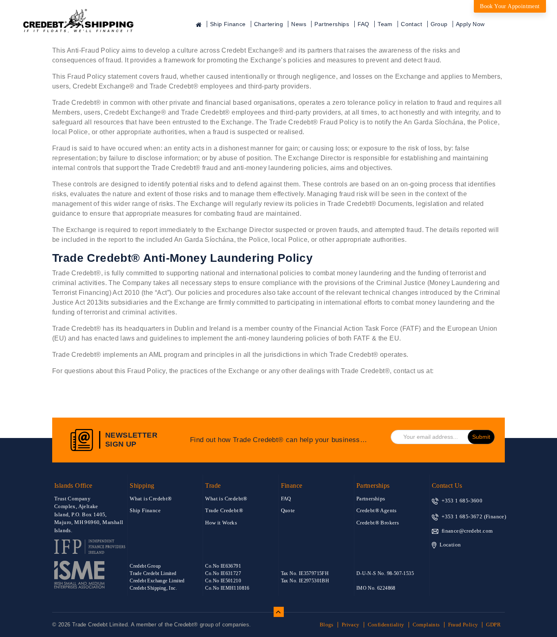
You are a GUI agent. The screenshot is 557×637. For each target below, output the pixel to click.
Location (450, 545)
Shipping (142, 485)
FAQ (363, 24)
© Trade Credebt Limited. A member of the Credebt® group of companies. (151, 625)
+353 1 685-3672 (462, 516)
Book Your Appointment (509, 6)
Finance (292, 485)
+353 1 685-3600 (462, 501)
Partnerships (331, 24)
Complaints (426, 625)
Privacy (351, 625)
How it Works (221, 523)
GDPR (493, 625)
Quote (288, 510)
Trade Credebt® (224, 510)
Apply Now (470, 24)
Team (385, 24)
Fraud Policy (463, 625)
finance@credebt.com (467, 531)
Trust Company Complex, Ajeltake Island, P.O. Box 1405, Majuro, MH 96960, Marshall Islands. (88, 514)
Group (439, 24)
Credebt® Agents (376, 510)
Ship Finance (228, 24)
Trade (213, 485)
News (298, 24)
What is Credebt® (151, 498)
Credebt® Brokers (377, 523)
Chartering (268, 24)
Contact (411, 24)
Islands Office (73, 485)
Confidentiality (386, 625)
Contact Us (447, 485)
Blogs (327, 625)
